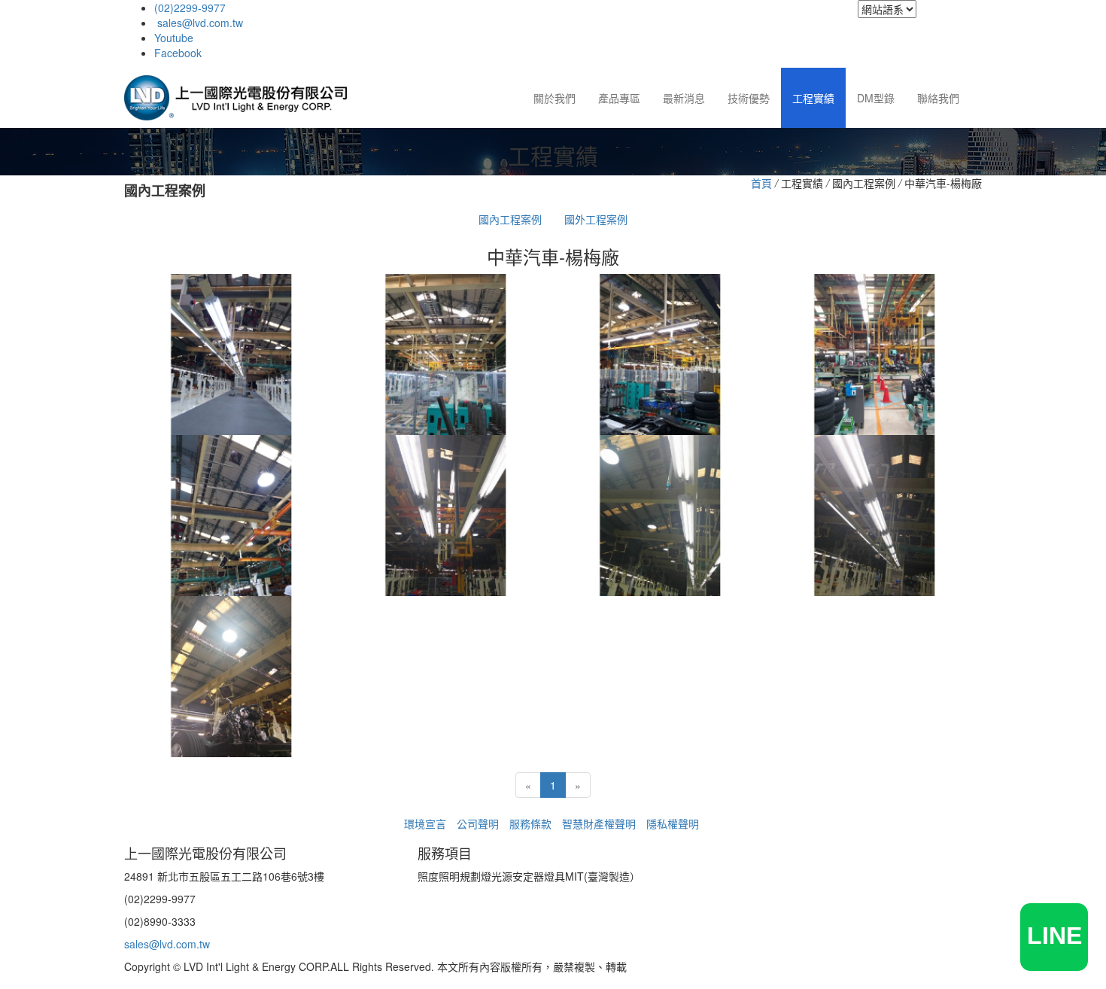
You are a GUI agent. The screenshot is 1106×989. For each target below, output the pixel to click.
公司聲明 (478, 823)
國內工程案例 (510, 219)
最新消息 (684, 97)
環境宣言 (425, 823)
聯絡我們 (938, 97)
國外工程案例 (595, 219)
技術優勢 (749, 97)
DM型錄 (876, 97)
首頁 (761, 182)
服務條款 (530, 823)
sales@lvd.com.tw (198, 22)
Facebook (178, 52)
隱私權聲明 (672, 823)
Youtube (173, 37)
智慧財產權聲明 (599, 823)
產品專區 (619, 97)
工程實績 (813, 97)
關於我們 (554, 97)
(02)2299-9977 (190, 7)
